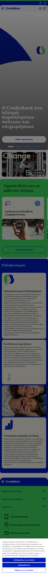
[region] (24, 555)
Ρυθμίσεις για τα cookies (24, 570)
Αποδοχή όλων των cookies (24, 560)
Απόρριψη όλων (24, 565)
